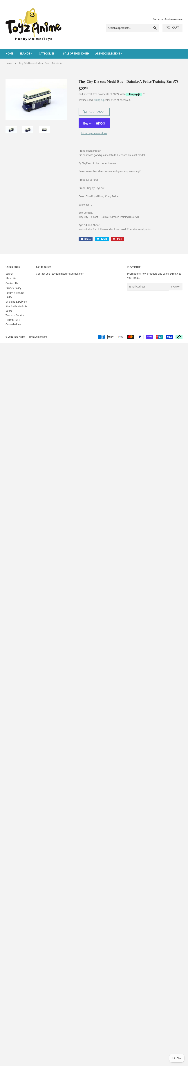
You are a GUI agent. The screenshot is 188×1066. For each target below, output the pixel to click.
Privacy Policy (13, 288)
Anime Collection (107, 53)
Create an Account (173, 19)
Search (9, 273)
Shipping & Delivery (16, 301)
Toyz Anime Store (38, 336)
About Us (11, 278)
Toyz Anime (20, 336)
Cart (175, 27)
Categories (47, 53)
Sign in (156, 19)
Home (9, 53)
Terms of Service (15, 315)
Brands (25, 53)
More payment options (94, 133)
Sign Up (175, 286)
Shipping (99, 100)
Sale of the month (76, 53)
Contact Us (12, 283)
